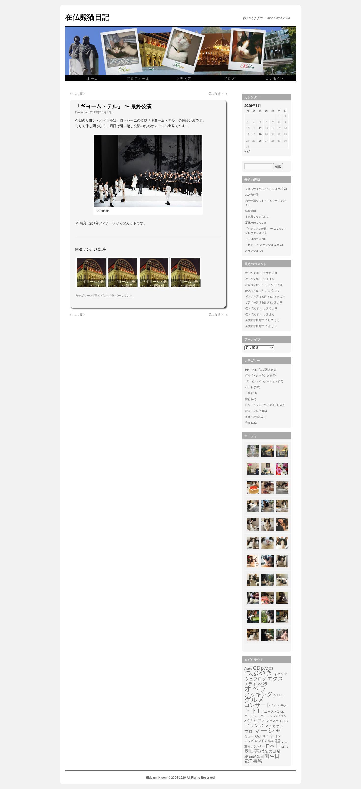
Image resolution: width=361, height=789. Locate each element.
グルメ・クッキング (257, 375)
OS (271, 668)
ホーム (92, 78)
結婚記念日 (254, 756)
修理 (271, 740)
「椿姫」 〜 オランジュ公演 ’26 (264, 244)
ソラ (276, 705)
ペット (249, 387)
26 (260, 140)
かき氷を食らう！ (256, 284)
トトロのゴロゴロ (256, 238)
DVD (264, 668)
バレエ (279, 711)
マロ (248, 731)
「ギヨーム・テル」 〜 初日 (123, 284)
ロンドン (261, 741)
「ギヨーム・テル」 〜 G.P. (92, 284)
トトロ (254, 710)
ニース (269, 711)
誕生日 (272, 756)
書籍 (259, 751)
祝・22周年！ (253, 273)
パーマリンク (124, 295)
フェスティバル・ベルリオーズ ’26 (266, 188)
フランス (254, 725)
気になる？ (218, 93)
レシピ (249, 741)
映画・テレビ (253, 410)
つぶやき (258, 673)
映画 (249, 751)
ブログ (229, 78)
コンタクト (275, 78)
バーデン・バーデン (258, 716)
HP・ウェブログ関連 (257, 369)
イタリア (280, 674)
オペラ (109, 295)
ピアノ (259, 720)
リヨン (275, 736)
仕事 (94, 295)
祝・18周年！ (253, 308)
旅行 (247, 399)
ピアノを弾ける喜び (257, 296)
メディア (184, 78)
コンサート (257, 705)
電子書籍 (253, 761)
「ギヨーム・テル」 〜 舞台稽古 (186, 284)
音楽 (247, 422)
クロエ (278, 695)
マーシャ (267, 730)
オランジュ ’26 (254, 250)
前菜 (277, 741)
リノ (265, 736)
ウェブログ (255, 679)
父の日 (270, 751)
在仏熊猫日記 (87, 16)
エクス (275, 678)
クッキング (258, 694)
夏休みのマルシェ (256, 222)
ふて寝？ (77, 93)
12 (260, 128)
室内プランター (254, 746)
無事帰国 (250, 210)
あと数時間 (252, 194)
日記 (281, 745)
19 (260, 134)
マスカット (274, 726)
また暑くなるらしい (257, 216)
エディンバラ (256, 684)
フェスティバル (277, 721)
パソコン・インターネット (261, 381)
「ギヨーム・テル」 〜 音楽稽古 (154, 284)
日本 (270, 746)
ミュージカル (253, 736)
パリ (248, 720)
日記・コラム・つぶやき (260, 404)
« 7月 (247, 151)
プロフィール (138, 78)
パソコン (280, 716)
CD (256, 668)
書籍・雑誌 (252, 416)
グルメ (254, 699)
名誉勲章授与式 (254, 320)
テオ (283, 706)
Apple (248, 668)
